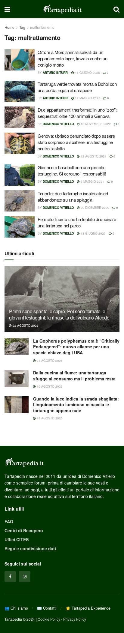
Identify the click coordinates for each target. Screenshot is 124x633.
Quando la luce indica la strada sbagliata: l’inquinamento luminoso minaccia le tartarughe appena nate (76, 404)
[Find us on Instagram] (24, 576)
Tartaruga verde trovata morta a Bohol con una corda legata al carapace (77, 87)
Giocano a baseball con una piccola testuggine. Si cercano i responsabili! (72, 170)
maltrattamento (42, 27)
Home (9, 27)
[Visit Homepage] (62, 9)
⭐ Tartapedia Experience (88, 608)
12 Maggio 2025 (87, 98)
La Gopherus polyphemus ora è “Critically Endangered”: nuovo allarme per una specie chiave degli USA (76, 347)
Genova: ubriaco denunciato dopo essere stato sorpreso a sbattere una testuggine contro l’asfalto (76, 142)
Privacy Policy (74, 619)
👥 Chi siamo (16, 608)
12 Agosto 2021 (93, 156)
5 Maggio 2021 (92, 181)
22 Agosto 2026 (25, 325)
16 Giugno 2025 (87, 72)
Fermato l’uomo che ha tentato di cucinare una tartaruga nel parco (77, 222)
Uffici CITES (17, 539)
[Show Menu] (7, 9)
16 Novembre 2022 (95, 124)
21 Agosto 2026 (49, 360)
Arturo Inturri (55, 72)
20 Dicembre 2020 (94, 208)
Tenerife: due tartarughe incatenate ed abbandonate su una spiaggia (73, 196)
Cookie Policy (49, 619)
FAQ (9, 521)
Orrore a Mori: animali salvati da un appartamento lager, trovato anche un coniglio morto (72, 58)
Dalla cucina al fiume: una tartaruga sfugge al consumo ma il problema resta (74, 376)
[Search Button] (116, 9)
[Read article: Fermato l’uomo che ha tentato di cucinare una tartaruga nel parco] (20, 227)
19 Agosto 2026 (49, 386)
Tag (22, 27)
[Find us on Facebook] (10, 576)
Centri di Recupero (24, 530)
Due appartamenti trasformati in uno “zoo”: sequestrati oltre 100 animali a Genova (77, 112)
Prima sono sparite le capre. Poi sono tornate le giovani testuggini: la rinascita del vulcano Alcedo (59, 314)
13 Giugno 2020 (93, 233)
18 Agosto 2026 (49, 418)
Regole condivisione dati (30, 548)
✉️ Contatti (47, 608)
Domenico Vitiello (58, 124)
